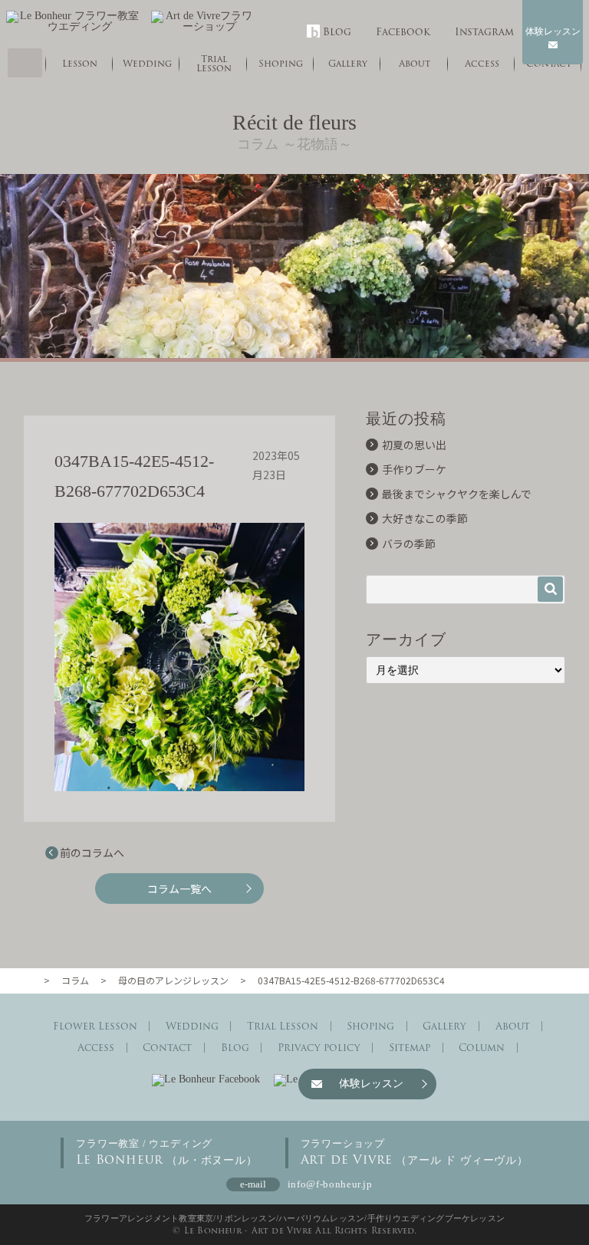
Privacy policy (319, 1048)
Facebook (403, 32)
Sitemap (409, 1048)
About (512, 1026)
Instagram (484, 32)
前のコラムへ (92, 852)
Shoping (280, 63)
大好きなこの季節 (425, 518)
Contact (167, 1048)
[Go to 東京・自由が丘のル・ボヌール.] (31, 980)
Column (482, 1048)
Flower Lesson (95, 1026)
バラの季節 (409, 543)
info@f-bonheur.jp (330, 1184)
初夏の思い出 (414, 444)
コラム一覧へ (179, 888)
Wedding (147, 63)
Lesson (79, 63)
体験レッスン (553, 31)
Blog (337, 32)
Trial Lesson (214, 63)
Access (95, 1048)
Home (25, 62)
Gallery (444, 1026)
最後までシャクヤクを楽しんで (456, 493)
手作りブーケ (414, 469)
